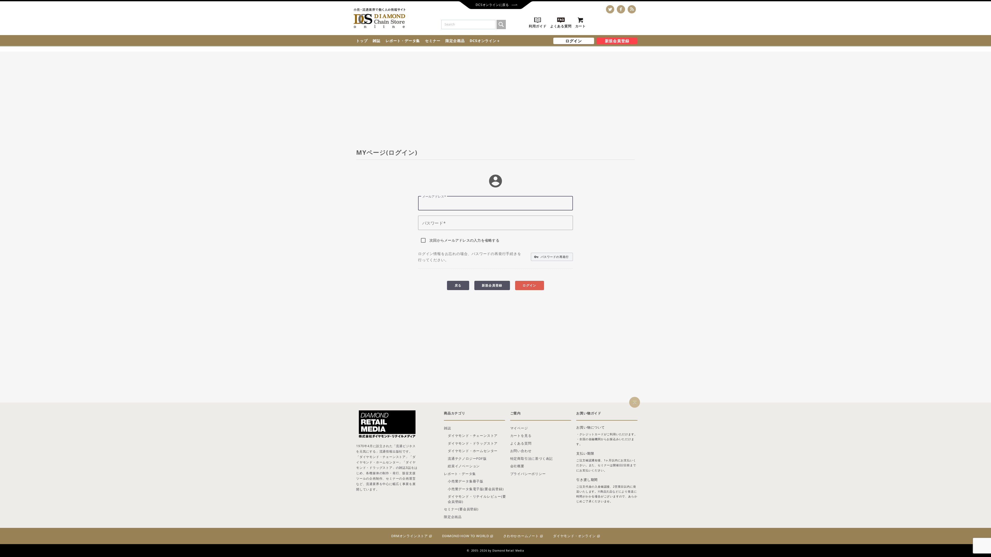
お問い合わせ (521, 450)
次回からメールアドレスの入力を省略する (464, 240)
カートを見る (521, 435)
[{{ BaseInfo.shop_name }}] (379, 18)
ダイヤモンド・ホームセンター (473, 450)
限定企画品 (455, 40)
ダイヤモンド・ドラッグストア (473, 443)
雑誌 (376, 40)
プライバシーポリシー (528, 473)
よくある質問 (521, 443)
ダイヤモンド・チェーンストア (473, 435)
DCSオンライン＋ (485, 40)
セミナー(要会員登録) (461, 509)
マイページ (519, 428)
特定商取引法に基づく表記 (531, 458)
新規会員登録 (617, 40)
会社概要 (517, 466)
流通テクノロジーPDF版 (467, 458)
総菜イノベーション (464, 466)
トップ (361, 40)
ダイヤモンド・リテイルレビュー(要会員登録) (477, 499)
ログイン (573, 40)
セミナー (432, 40)
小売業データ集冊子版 (465, 481)
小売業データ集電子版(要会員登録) (476, 489)
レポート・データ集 (403, 40)
